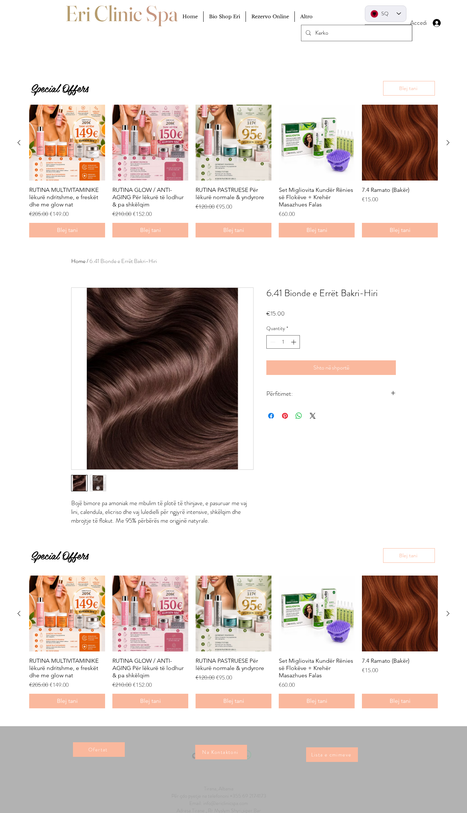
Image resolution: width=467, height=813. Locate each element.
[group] (233, 642)
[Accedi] (443, 23)
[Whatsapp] (246, 736)
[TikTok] (196, 736)
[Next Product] (448, 613)
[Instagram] (213, 736)
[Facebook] (230, 736)
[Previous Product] (19, 613)
